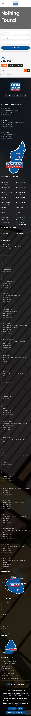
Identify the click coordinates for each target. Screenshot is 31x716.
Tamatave (5, 233)
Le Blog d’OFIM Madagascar (10, 678)
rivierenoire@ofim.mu (9, 621)
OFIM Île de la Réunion (8, 664)
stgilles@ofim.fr (7, 569)
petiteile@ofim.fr (7, 301)
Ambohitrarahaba (7, 190)
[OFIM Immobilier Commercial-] (15, 3)
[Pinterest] (17, 95)
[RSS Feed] (21, 95)
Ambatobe (5, 182)
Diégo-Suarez (20, 233)
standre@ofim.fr (7, 464)
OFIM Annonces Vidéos (8, 671)
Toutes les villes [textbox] (7, 43)
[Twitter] (9, 95)
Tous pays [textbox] (6, 38)
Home (4, 25)
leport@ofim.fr (7, 522)
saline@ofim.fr (7, 271)
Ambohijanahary (21, 187)
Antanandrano (20, 202)
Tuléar (18, 236)
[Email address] (25, 95)
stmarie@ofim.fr (7, 334)
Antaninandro (6, 205)
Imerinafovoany (20, 210)
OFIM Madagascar (7, 666)
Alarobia (4, 180)
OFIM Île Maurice (7, 668)
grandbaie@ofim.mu (9, 609)
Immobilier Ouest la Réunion (10, 676)
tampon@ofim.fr (7, 317)
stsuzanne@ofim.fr (8, 432)
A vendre (19, 66)
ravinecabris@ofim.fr (9, 350)
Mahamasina (6, 217)
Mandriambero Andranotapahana (21, 223)
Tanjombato (19, 220)
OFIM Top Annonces (8, 673)
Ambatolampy (20, 182)
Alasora (18, 180)
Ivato (3, 215)
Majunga (18, 231)
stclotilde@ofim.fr (8, 480)
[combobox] (15, 38)
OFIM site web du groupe (9, 661)
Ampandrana (20, 190)
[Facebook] (6, 95)
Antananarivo (6, 231)
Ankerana (19, 200)
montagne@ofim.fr (8, 508)
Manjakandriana (20, 217)
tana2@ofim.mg (7, 138)
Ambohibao (5, 185)
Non (20, 708)
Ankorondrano (6, 202)
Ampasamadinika (7, 192)
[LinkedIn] (13, 95)
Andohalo (4, 195)
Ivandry (18, 212)
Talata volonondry (7, 220)
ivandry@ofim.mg (8, 126)
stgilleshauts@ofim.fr (9, 538)
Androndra (5, 197)
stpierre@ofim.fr (7, 494)
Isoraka (4, 212)
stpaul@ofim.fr (7, 255)
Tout (4, 66)
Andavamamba (20, 192)
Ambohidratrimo (6, 187)
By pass (4, 207)
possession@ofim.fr (8, 414)
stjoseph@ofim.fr (7, 287)
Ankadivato (5, 200)
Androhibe (19, 195)
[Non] (29, 702)
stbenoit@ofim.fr (7, 448)
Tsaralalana (5, 222)
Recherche (15, 48)
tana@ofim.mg (7, 114)
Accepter (12, 708)
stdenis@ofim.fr (7, 552)
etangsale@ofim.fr (8, 382)
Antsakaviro (19, 205)
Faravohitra (5, 210)
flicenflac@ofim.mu (8, 633)
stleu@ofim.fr (6, 398)
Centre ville (19, 207)
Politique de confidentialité (15, 712)
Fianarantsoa (6, 236)
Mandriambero (20, 215)
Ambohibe (19, 185)
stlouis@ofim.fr (7, 366)
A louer (11, 66)
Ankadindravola (20, 197)
